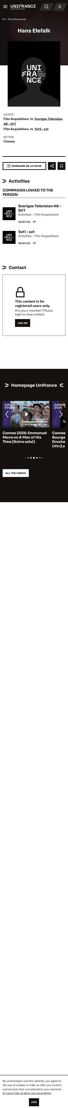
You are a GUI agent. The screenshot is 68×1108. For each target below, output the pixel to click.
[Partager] (52, 166)
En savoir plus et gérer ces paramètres (27, 1093)
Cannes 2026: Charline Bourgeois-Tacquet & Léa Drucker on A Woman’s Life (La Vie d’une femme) (43, 439)
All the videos (15, 473)
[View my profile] (60, 7)
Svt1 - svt (41, 129)
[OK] (34, 1102)
